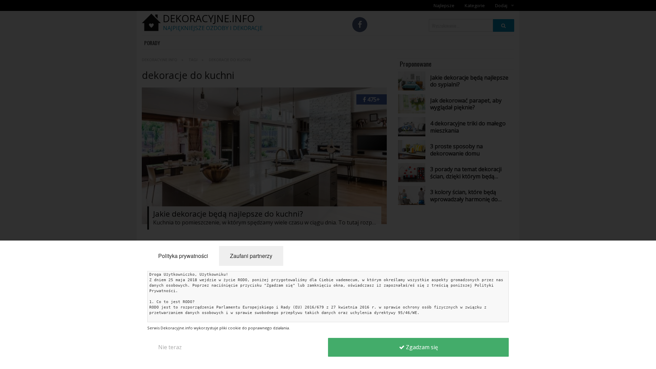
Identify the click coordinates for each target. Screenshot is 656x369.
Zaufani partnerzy (251, 256)
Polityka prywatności (183, 256)
